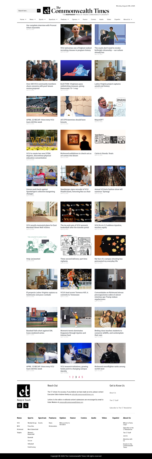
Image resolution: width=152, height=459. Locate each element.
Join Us (125, 436)
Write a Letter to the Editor (64, 424)
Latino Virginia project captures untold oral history (108, 85)
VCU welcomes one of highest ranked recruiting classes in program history (76, 49)
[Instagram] (19, 405)
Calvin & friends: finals (104, 153)
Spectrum (52, 19)
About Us (127, 19)
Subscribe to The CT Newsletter (121, 408)
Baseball (30, 437)
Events (40, 423)
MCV (18, 426)
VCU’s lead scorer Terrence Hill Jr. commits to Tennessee (74, 293)
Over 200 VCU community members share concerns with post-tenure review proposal (41, 86)
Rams (50, 423)
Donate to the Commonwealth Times (128, 445)
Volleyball (31, 444)
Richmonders (53, 426)
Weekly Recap (32, 423)
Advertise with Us (127, 440)
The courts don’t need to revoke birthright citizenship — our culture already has (109, 50)
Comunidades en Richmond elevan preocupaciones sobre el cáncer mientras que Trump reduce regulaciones (109, 295)
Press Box (31, 426)
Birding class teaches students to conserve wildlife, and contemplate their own (109, 333)
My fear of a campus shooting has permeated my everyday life (109, 260)
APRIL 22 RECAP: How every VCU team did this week (40, 121)
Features (64, 19)
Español (117, 19)
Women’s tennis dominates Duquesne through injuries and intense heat (73, 333)
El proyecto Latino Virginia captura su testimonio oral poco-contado (41, 293)
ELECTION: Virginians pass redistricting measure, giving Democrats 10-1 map (72, 86)
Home (22, 19)
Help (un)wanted (33, 259)
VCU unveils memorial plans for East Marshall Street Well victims (41, 226)
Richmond (20, 429)
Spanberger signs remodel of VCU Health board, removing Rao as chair (75, 190)
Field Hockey (32, 447)
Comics (93, 19)
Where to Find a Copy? (128, 424)
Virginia (19, 433)
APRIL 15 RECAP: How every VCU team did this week (40, 367)
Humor (85, 19)
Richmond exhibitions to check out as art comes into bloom (75, 154)
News (32, 19)
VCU (18, 423)
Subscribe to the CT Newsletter (128, 429)
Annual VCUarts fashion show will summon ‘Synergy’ (109, 190)
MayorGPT (99, 120)
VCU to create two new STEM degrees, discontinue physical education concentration (38, 155)
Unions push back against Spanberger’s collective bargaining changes (40, 191)
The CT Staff (114, 400)
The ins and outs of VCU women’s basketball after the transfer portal (74, 226)
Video (109, 19)
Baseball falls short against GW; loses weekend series (39, 332)
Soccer (30, 441)
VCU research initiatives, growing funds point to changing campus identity (74, 368)
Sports (41, 19)
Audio (101, 19)
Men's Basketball (33, 429)
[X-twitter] (25, 405)
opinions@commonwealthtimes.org (71, 402)
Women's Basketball (31, 433)
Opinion (74, 19)
